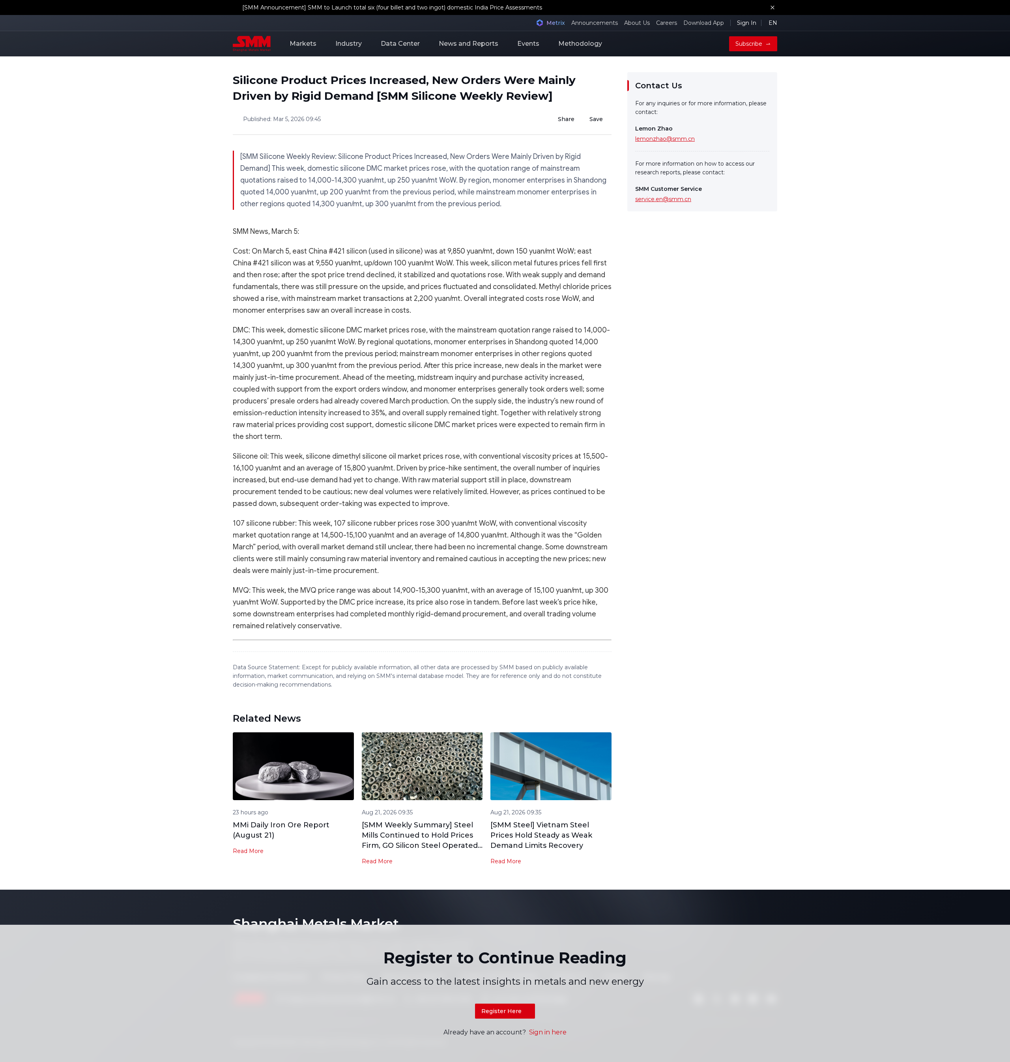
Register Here (501, 1011)
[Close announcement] (772, 7)
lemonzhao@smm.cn (665, 138)
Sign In (746, 22)
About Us (637, 22)
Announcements (594, 22)
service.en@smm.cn (663, 199)
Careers (666, 22)
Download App (703, 22)
